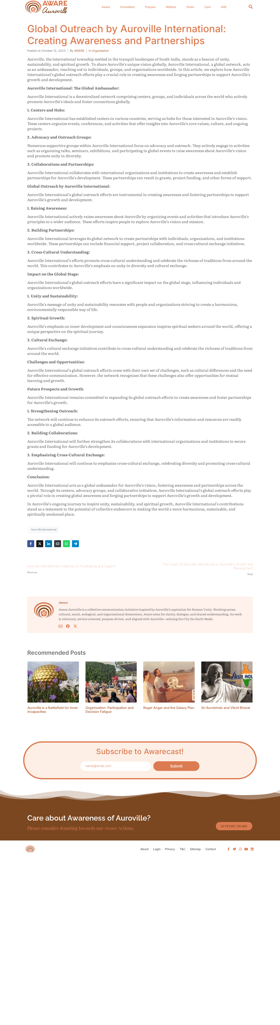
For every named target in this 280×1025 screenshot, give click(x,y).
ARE (224, 7)
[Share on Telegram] (75, 543)
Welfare (171, 7)
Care (207, 7)
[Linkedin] (252, 849)
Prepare (150, 7)
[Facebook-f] (228, 849)
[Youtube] (246, 849)
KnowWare (127, 7)
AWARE (79, 50)
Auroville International (43, 529)
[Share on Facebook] (30, 543)
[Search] (250, 7)
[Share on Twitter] (39, 543)
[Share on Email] (57, 543)
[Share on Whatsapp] (66, 543)
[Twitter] (234, 849)
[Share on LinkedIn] (48, 543)
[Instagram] (240, 849)
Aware (106, 7)
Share (190, 7)
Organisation (100, 50)
